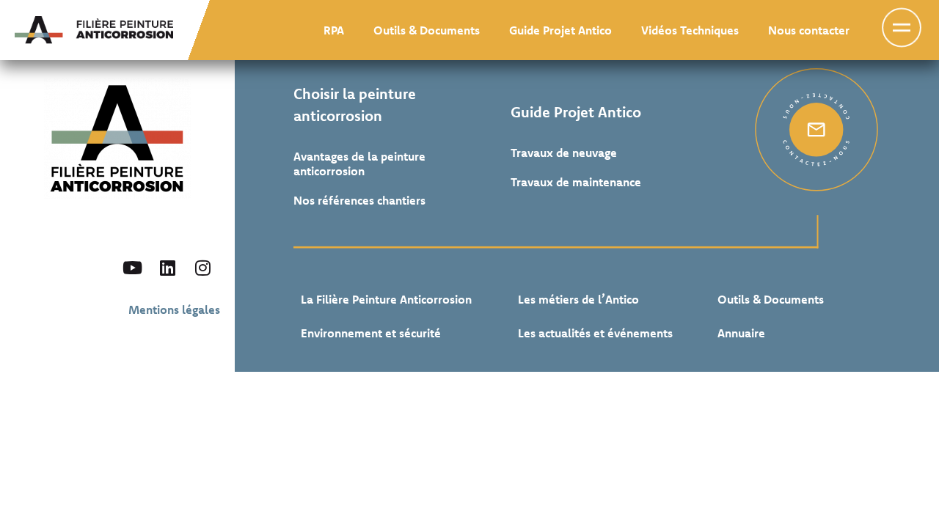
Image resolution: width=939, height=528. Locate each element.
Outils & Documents (426, 30)
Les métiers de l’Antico (578, 299)
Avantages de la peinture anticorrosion (359, 163)
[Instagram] (202, 267)
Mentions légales (174, 309)
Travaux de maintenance (576, 182)
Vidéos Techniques (690, 30)
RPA (334, 30)
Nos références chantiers (359, 200)
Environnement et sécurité (371, 333)
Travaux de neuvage (564, 152)
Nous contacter (809, 30)
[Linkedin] (167, 267)
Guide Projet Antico (560, 30)
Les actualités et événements (595, 333)
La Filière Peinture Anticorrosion (386, 299)
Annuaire (741, 333)
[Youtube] (132, 267)
